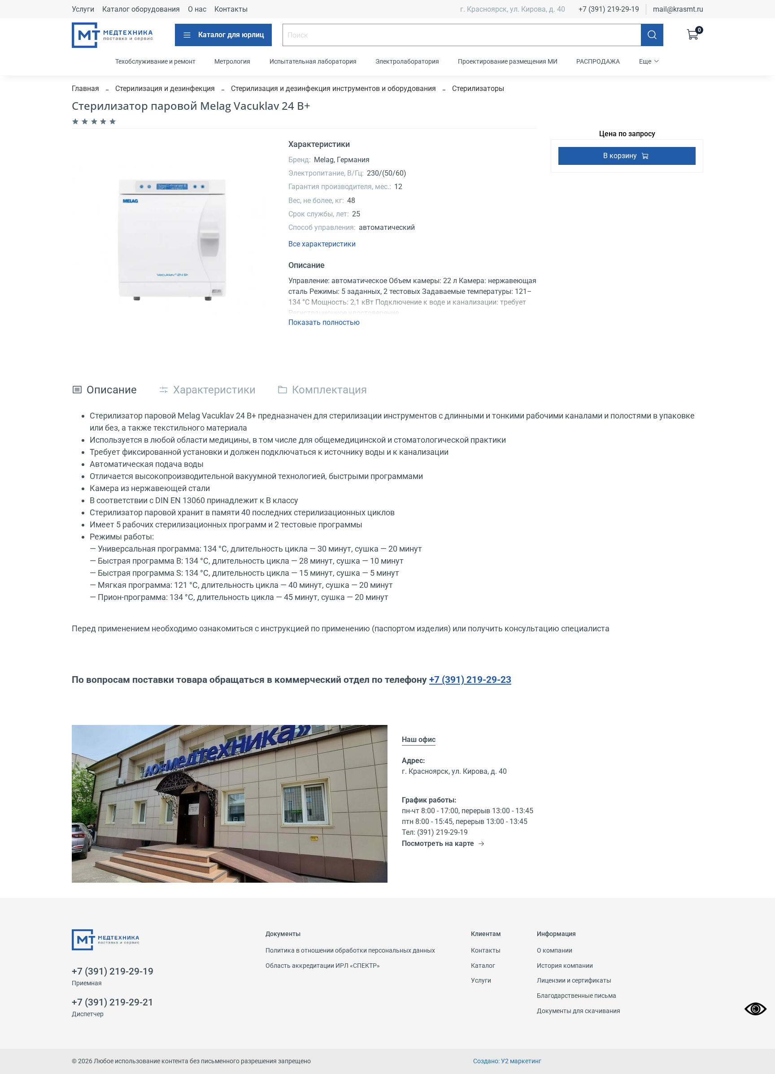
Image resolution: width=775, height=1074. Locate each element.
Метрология (232, 61)
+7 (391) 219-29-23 (470, 679)
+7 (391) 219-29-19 (609, 9)
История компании (565, 966)
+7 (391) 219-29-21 (112, 1002)
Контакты (231, 9)
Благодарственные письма (576, 996)
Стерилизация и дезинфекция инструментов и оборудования (333, 88)
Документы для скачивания (578, 1011)
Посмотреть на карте (438, 843)
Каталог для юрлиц (231, 34)
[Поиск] (652, 35)
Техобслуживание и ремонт (155, 61)
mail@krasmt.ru (678, 9)
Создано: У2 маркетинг (507, 1061)
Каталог (483, 966)
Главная (85, 88)
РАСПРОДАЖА (598, 61)
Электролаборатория (407, 61)
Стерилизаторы (478, 88)
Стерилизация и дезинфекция (165, 88)
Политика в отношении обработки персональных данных (350, 950)
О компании (554, 950)
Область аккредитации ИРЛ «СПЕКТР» (323, 966)
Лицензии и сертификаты (574, 980)
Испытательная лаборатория (313, 61)
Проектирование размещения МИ (507, 61)
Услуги (83, 9)
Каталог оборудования (141, 9)
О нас (197, 9)
